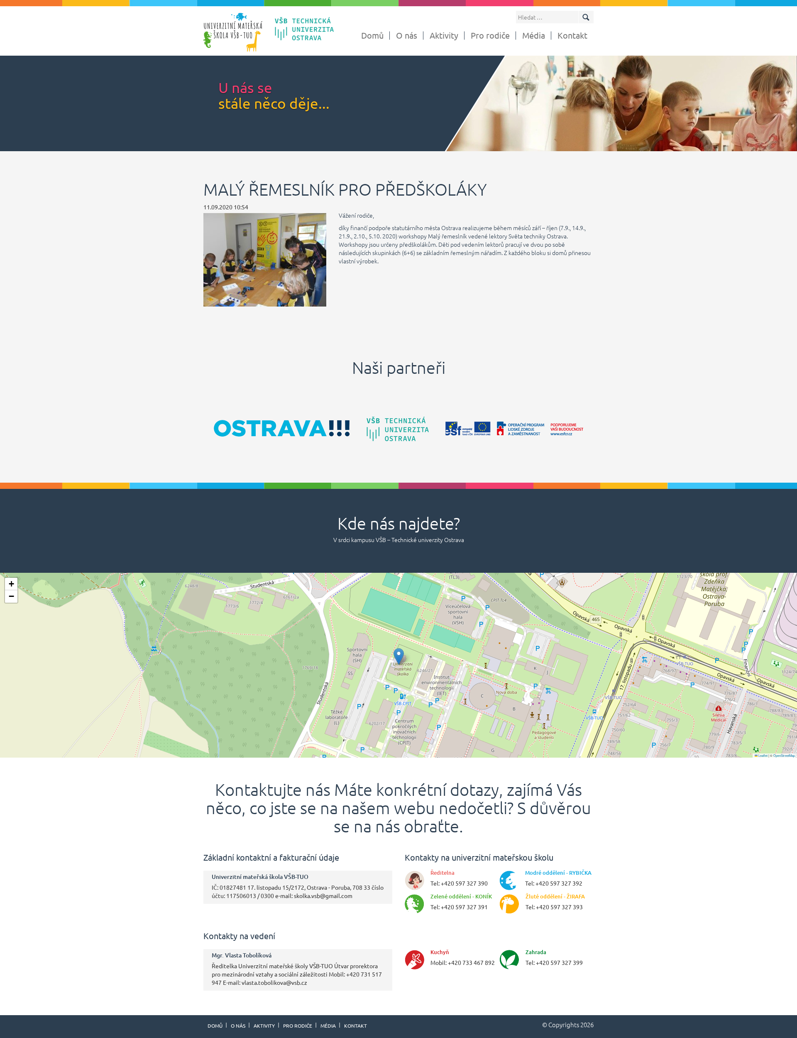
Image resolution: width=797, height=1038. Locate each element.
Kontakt (572, 35)
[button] (399, 656)
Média (533, 35)
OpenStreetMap (784, 755)
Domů (372, 35)
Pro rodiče (490, 35)
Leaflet (763, 755)
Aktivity (444, 35)
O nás (406, 35)
